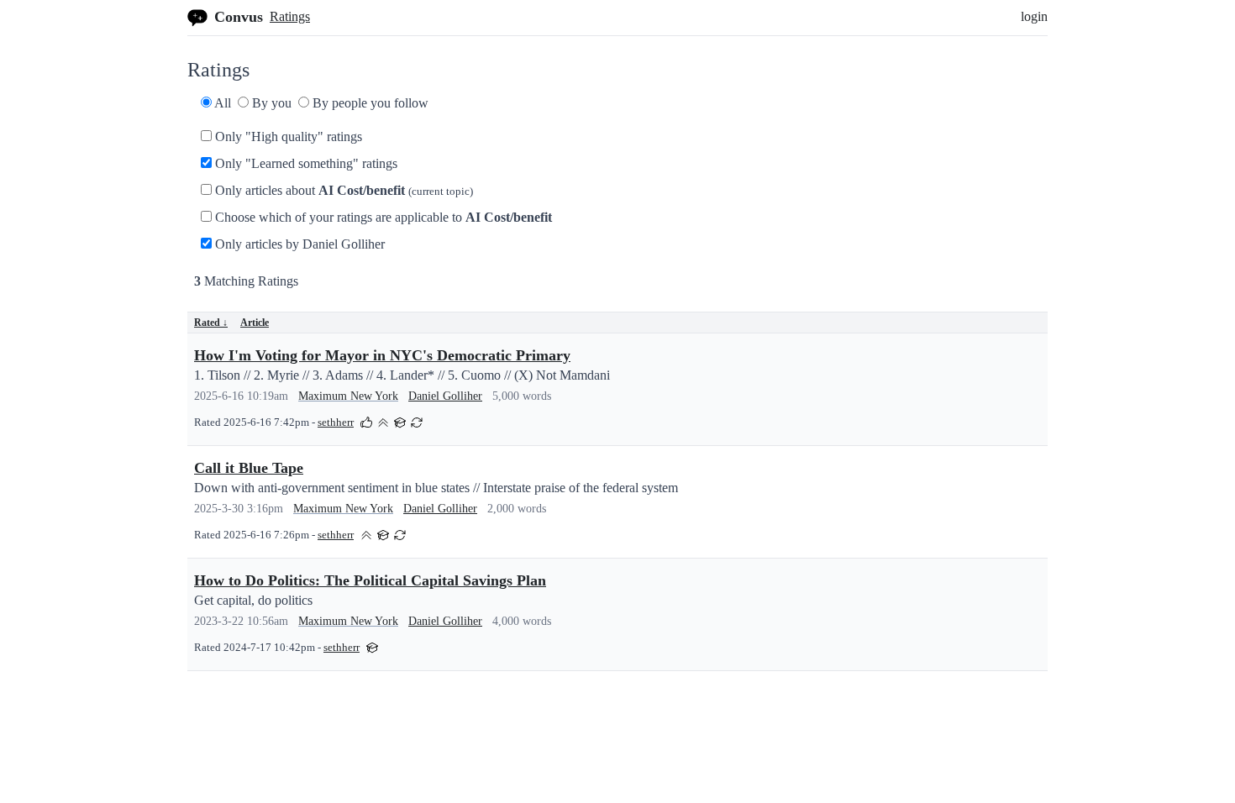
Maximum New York (348, 396)
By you (270, 103)
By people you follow (368, 103)
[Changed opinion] (416, 421)
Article (254, 322)
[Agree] (366, 421)
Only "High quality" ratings (287, 136)
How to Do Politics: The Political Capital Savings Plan (370, 580)
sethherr (336, 422)
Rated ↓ (211, 322)
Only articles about (342, 190)
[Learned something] (400, 421)
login (1034, 16)
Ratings (290, 16)
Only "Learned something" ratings (304, 163)
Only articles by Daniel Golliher (298, 244)
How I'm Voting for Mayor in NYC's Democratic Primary (382, 355)
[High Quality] (383, 421)
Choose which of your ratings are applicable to (382, 217)
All (221, 103)
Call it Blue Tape (248, 467)
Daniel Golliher (445, 396)
